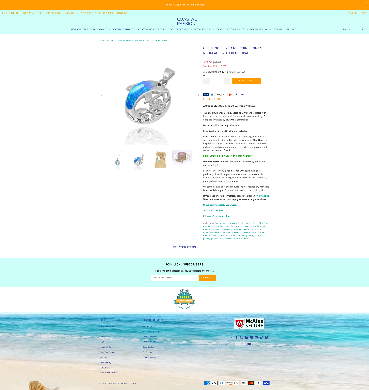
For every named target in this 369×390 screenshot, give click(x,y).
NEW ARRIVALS (241, 238)
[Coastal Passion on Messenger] (252, 337)
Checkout (122, 13)
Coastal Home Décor (151, 336)
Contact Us (28, 13)
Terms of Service (106, 367)
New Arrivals (148, 326)
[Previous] (101, 95)
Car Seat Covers (149, 352)
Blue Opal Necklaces (240, 226)
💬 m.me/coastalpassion (216, 216)
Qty (205, 75)
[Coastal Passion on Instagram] (242, 337)
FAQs (40, 13)
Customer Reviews (107, 326)
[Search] (362, 29)
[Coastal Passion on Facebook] (237, 337)
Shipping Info (84, 13)
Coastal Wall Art (149, 357)
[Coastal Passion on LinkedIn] (247, 337)
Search (102, 331)
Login (354, 13)
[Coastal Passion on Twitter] (267, 337)
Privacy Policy (105, 362)
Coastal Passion (112, 383)
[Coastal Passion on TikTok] (262, 337)
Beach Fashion (149, 347)
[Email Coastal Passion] (232, 337)
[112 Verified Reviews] (184, 310)
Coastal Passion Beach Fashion (236, 229)
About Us (103, 357)
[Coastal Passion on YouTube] (249, 344)
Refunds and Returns (108, 372)
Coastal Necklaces (212, 229)
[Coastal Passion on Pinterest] (257, 337)
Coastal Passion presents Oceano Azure (245, 232)
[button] (100, 29)
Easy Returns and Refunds (60, 13)
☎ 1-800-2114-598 (10, 13)
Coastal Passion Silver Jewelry (239, 235)
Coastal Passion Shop (213, 235)
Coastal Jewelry (258, 226)
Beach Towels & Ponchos (153, 331)
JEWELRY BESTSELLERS (222, 238)
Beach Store (252, 223)
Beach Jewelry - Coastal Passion (230, 223)
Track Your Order (104, 13)
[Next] (198, 95)
